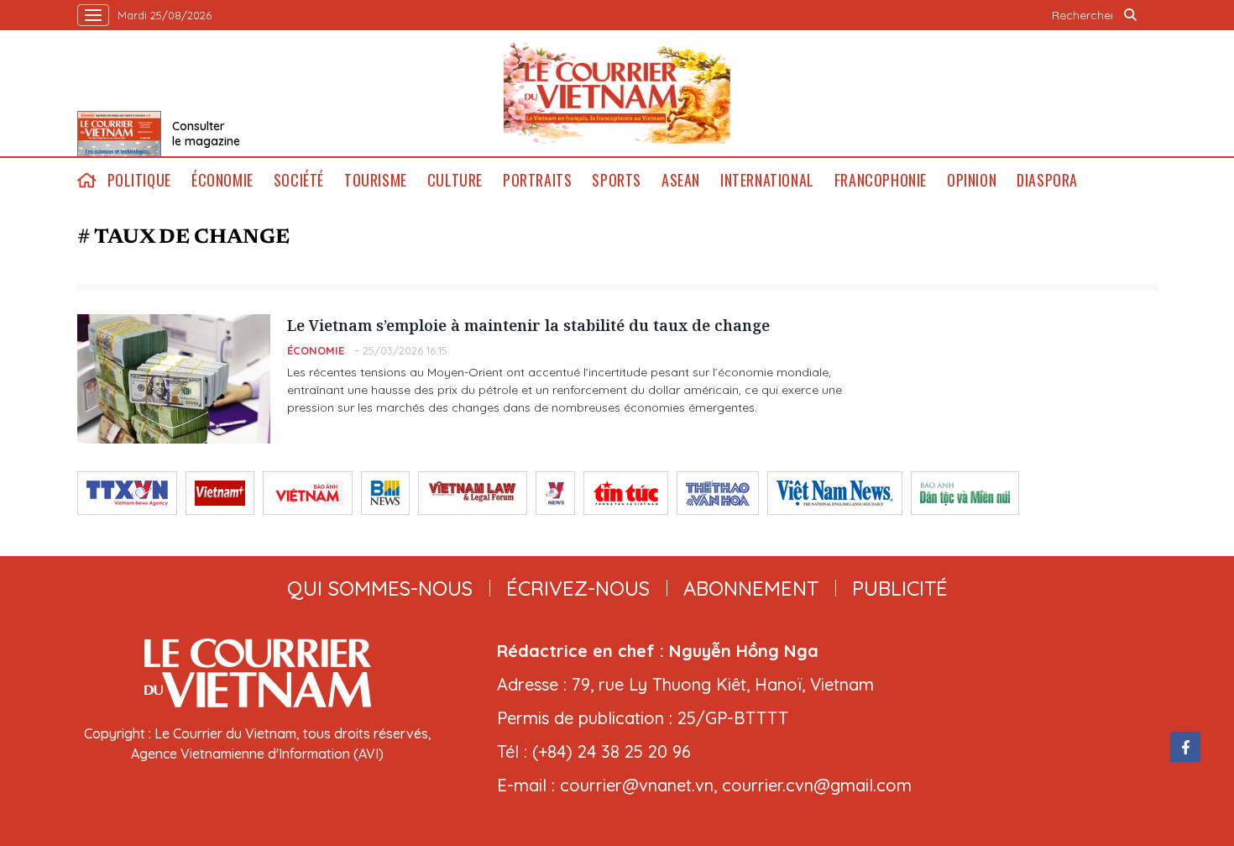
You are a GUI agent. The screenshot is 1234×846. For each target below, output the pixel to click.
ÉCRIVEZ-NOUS (578, 588)
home (87, 180)
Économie (222, 180)
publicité (900, 588)
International (767, 180)
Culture (455, 180)
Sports (616, 180)
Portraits (537, 180)
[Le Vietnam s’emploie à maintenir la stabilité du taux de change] (173, 379)
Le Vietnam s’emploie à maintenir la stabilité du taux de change (528, 325)
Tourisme (375, 180)
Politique (139, 180)
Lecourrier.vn (617, 93)
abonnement (750, 588)
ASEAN (680, 180)
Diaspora (1047, 180)
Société (299, 180)
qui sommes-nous (380, 588)
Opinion (971, 180)
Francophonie (880, 180)
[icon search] (1131, 15)
